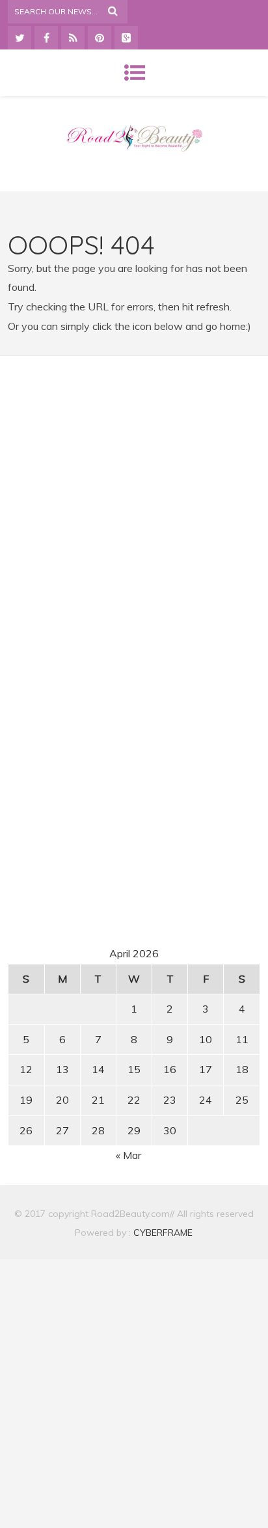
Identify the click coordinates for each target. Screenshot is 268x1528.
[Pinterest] (99, 37)
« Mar (128, 1155)
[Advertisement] (134, 488)
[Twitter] (19, 37)
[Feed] (73, 37)
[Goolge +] (126, 37)
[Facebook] (46, 37)
